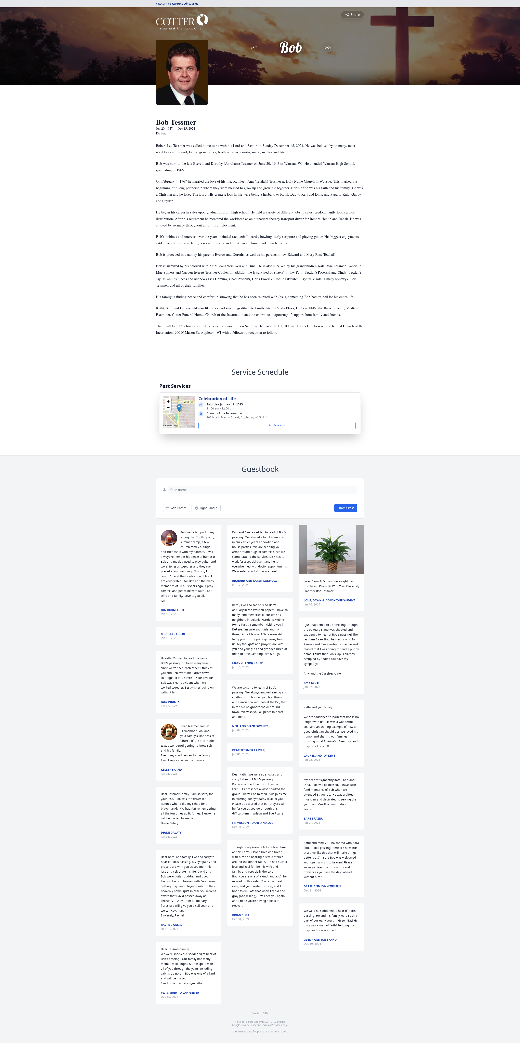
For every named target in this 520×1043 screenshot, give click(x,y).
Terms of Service (271, 1025)
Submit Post (346, 508)
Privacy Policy (248, 1025)
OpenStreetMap (264, 1031)
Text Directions (277, 425)
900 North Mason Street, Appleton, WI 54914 (237, 417)
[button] (179, 408)
